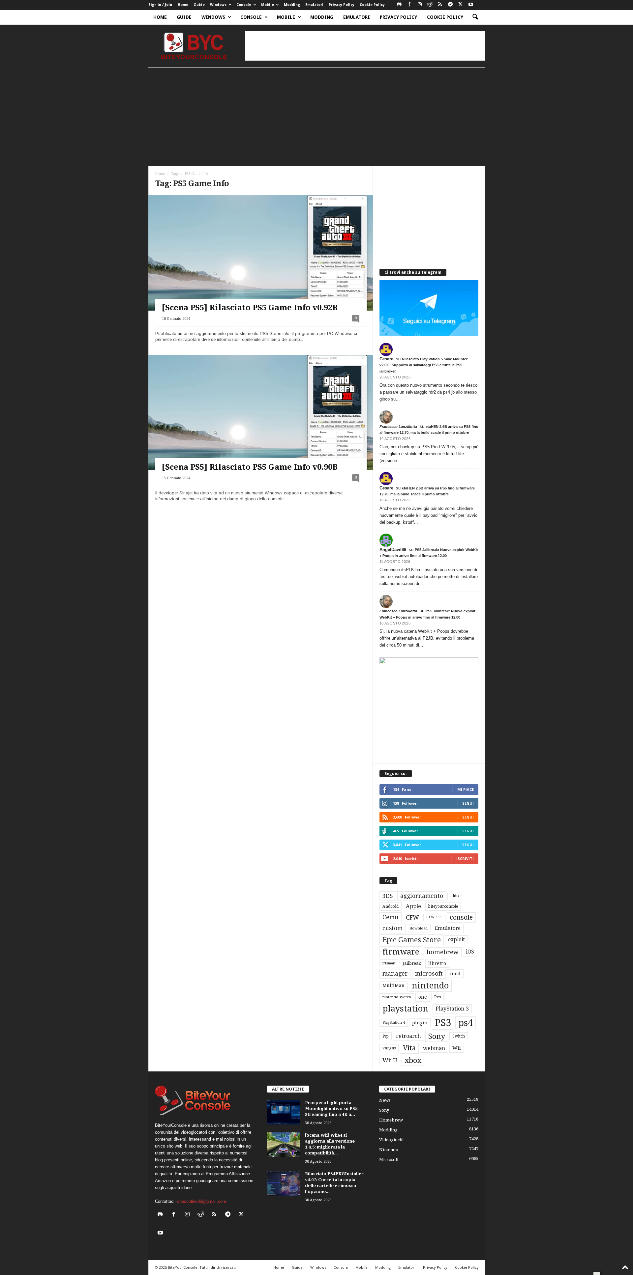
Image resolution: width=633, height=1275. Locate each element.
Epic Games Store (411, 940)
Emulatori (314, 5)
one (422, 997)
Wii (456, 1048)
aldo (454, 895)
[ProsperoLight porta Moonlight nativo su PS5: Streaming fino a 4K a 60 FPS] (283, 1112)
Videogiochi (391, 1139)
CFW (412, 917)
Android (390, 906)
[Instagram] (420, 5)
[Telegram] (450, 5)
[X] (461, 5)
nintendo (430, 985)
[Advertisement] (365, 46)
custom (392, 928)
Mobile (267, 5)
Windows (218, 5)
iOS (470, 952)
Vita (409, 1048)
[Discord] (399, 5)
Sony (436, 1036)
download (419, 928)
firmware (400, 951)
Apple (413, 906)
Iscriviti (465, 858)
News (384, 1100)
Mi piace (465, 789)
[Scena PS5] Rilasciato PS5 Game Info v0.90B (250, 467)
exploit (456, 940)
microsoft (429, 973)
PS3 (443, 1022)
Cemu (390, 917)
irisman (388, 963)
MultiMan (393, 985)
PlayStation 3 (452, 1009)
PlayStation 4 (393, 1022)
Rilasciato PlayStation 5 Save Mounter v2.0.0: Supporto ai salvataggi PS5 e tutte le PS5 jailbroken (423, 365)
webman (434, 1048)
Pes (437, 996)
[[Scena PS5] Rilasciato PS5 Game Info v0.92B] (260, 265)
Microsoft (389, 1159)
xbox (413, 1060)
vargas (389, 1048)
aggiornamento (421, 896)
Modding (292, 5)
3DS (387, 896)
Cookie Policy (372, 5)
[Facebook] (409, 5)
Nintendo (388, 1149)
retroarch (408, 1036)
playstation (405, 1008)
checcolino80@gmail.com (201, 1201)
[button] (475, 17)
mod (455, 974)
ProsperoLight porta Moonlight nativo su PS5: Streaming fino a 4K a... (332, 1108)
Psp (385, 1036)
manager (395, 973)
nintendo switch (396, 997)
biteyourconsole (443, 906)
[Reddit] (430, 5)
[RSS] (440, 5)
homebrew (443, 952)
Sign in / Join (160, 5)
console (461, 917)
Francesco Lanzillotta (398, 427)
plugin (420, 1022)
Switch (458, 1036)
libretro (437, 963)
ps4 (465, 1023)
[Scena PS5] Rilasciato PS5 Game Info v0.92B (250, 307)
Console (243, 5)
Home (183, 5)
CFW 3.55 (434, 917)
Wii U (389, 1060)
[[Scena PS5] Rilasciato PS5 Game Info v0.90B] (260, 425)
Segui (468, 803)
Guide (199, 5)
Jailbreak (412, 963)
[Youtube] (471, 5)
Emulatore (448, 928)
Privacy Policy (341, 5)
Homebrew (391, 1120)
